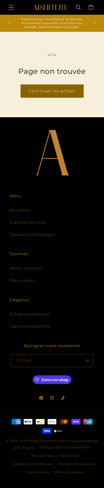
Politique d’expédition (77, 464)
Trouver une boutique (32, 234)
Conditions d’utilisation (33, 464)
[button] (11, 7)
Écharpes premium (30, 314)
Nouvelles (20, 210)
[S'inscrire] (87, 360)
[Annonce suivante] (94, 23)
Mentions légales (69, 472)
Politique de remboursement (64, 447)
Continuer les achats (52, 90)
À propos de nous (28, 222)
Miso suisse (21, 280)
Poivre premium (26, 268)
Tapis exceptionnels (30, 326)
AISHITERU (29, 441)
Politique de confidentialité (54, 456)
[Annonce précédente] (9, 23)
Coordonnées (37, 472)
